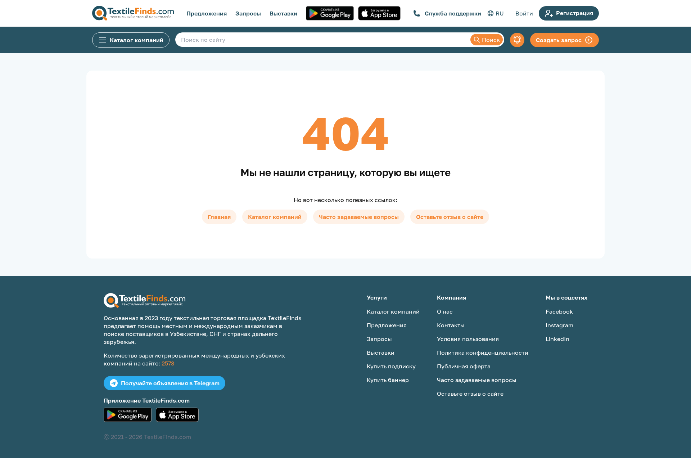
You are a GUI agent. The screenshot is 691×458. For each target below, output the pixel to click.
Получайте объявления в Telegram (170, 383)
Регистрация (574, 13)
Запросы (248, 13)
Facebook (559, 311)
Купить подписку (391, 366)
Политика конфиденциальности (482, 352)
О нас (445, 311)
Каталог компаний (136, 40)
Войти (524, 13)
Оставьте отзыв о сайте (449, 216)
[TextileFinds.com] (133, 13)
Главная (219, 216)
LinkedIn (557, 338)
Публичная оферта (464, 366)
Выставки (283, 13)
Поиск (491, 39)
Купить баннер (388, 379)
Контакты (451, 325)
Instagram (559, 325)
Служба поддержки (453, 13)
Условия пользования (468, 338)
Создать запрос (559, 40)
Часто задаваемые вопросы (359, 216)
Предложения (206, 13)
